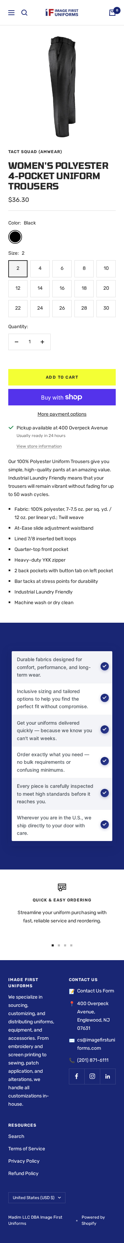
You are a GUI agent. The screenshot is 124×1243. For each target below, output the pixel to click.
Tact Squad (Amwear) (35, 151)
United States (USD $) (33, 1197)
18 (84, 288)
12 (18, 288)
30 (106, 308)
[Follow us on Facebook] (76, 1076)
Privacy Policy (24, 1161)
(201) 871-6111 (92, 1060)
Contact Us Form (95, 991)
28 (84, 308)
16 (62, 288)
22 (18, 308)
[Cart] (112, 13)
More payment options (62, 414)
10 (106, 268)
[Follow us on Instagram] (92, 1076)
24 (40, 308)
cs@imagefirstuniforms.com (96, 1044)
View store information (39, 446)
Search (16, 1136)
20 (106, 288)
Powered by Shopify (93, 1220)
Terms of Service (26, 1149)
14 (40, 288)
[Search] (24, 13)
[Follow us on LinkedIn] (107, 1076)
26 (62, 308)
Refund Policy (23, 1173)
